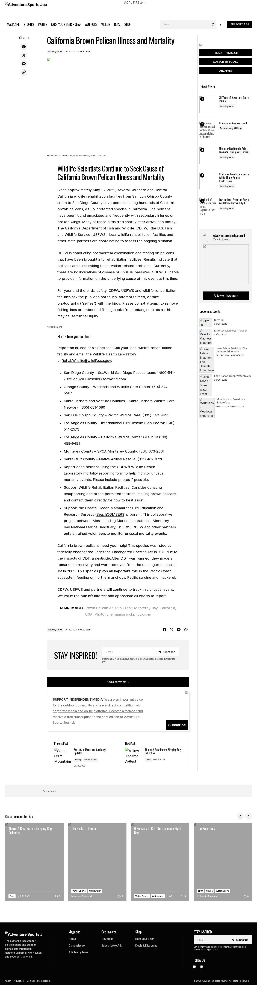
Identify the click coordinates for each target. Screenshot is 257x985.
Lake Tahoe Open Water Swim (232, 376)
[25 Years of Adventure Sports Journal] (207, 104)
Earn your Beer (144, 939)
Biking (78, 759)
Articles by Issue (78, 952)
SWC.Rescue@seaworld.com (101, 379)
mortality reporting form (103, 473)
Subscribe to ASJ (112, 945)
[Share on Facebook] (24, 47)
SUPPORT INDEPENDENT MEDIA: (98, 711)
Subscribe (177, 725)
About (72, 939)
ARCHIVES (225, 70)
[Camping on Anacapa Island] (207, 130)
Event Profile (90, 759)
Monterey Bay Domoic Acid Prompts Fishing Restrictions (234, 150)
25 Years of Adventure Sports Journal (234, 99)
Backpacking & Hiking (231, 128)
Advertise (107, 939)
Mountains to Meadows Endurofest (230, 401)
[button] (220, 24)
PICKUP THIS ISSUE (226, 53)
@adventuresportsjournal (229, 235)
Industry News (55, 51)
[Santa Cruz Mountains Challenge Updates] (82, 754)
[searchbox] (185, 24)
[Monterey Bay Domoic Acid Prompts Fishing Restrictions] (207, 155)
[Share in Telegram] (24, 64)
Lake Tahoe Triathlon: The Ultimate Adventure (231, 350)
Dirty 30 (219, 320)
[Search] (213, 24)
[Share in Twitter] (24, 55)
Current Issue (77, 945)
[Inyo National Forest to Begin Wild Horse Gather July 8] (207, 206)
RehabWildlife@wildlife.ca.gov (86, 360)
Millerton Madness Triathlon (230, 330)
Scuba (209, 890)
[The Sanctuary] (223, 862)
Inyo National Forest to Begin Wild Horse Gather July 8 (234, 201)
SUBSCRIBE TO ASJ (225, 61)
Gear (148, 759)
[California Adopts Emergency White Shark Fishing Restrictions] (207, 181)
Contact (30, 981)
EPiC (200, 890)
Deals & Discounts (146, 945)
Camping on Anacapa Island (233, 123)
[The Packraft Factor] (97, 862)
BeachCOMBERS (110, 514)
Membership (43, 981)
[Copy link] (24, 72)
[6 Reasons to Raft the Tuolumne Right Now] (160, 862)
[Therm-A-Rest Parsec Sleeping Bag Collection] (153, 754)
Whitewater (95, 890)
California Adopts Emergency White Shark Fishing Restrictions (234, 178)
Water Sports (79, 890)
